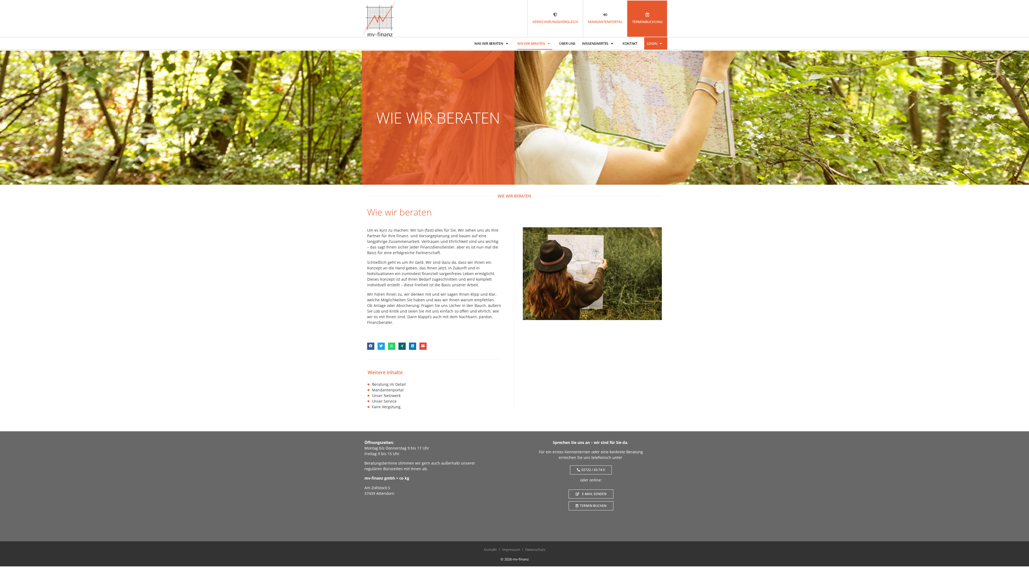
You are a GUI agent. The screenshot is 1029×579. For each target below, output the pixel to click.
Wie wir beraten (531, 43)
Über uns (567, 43)
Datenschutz (535, 549)
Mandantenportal (388, 389)
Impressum (511, 549)
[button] (370, 346)
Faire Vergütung (386, 406)
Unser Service (384, 401)
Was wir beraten (488, 43)
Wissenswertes (595, 43)
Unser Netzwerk (386, 395)
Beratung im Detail (389, 384)
